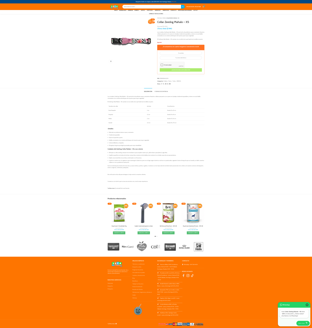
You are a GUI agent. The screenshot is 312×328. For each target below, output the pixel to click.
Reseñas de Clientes (137, 289)
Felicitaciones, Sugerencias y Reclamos (142, 292)
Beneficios (135, 281)
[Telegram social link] (170, 84)
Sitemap (134, 298)
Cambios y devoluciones (138, 275)
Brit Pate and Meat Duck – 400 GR (168, 226)
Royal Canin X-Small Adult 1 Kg (119, 226)
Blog (133, 278)
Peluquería (110, 289)
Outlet (134, 295)
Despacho (110, 286)
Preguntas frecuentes (137, 270)
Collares (165, 81)
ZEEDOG (179, 81)
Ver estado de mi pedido (138, 272)
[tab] (148, 90)
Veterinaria (110, 283)
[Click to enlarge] (111, 61)
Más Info (174, 1)
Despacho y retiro (136, 267)
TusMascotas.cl (111, 188)
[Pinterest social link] (166, 84)
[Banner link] (113, 247)
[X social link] (164, 84)
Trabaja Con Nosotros (137, 284)
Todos (174, 81)
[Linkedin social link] (168, 84)
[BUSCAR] (183, 7)
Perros (170, 81)
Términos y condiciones (138, 264)
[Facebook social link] (162, 84)
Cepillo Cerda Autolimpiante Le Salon (144, 226)
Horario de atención (137, 286)
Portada (159, 18)
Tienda (164, 18)
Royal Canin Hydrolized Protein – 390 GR (193, 226)
